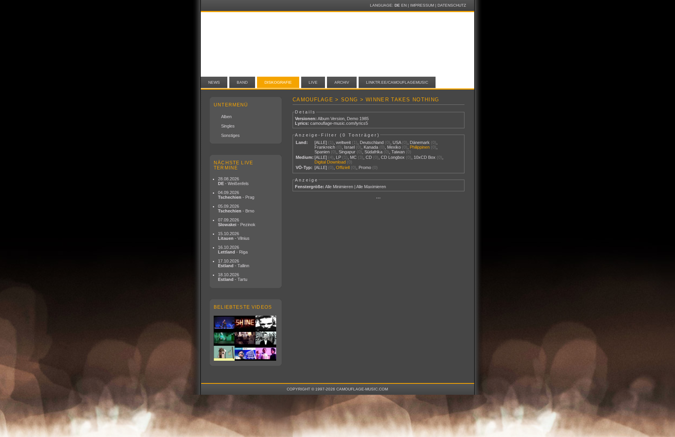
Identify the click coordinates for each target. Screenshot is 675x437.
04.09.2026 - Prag (236, 195)
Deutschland (372, 142)
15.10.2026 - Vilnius (234, 236)
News (214, 82)
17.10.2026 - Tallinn (233, 263)
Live (313, 82)
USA (397, 142)
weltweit (343, 142)
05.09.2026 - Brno (236, 208)
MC (353, 157)
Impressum (422, 5)
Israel (349, 147)
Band (242, 82)
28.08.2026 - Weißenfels (233, 181)
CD (369, 157)
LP (338, 157)
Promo (365, 167)
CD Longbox (393, 157)
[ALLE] (320, 142)
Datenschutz (452, 5)
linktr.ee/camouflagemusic (397, 82)
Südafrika (373, 151)
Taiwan (398, 151)
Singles (228, 126)
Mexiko (394, 147)
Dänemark (420, 142)
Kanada (371, 147)
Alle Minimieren (339, 186)
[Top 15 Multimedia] (246, 338)
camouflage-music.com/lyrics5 (339, 123)
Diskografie (278, 82)
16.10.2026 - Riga (233, 249)
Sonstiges (230, 135)
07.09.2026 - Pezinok (236, 222)
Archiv (341, 82)
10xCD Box (425, 157)
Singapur (347, 151)
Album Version (331, 118)
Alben (226, 116)
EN (404, 5)
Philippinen (420, 147)
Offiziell (343, 167)
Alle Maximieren (371, 186)
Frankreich (324, 147)
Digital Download (330, 162)
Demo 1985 (358, 118)
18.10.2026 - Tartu (232, 277)
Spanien (322, 151)
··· (378, 198)
